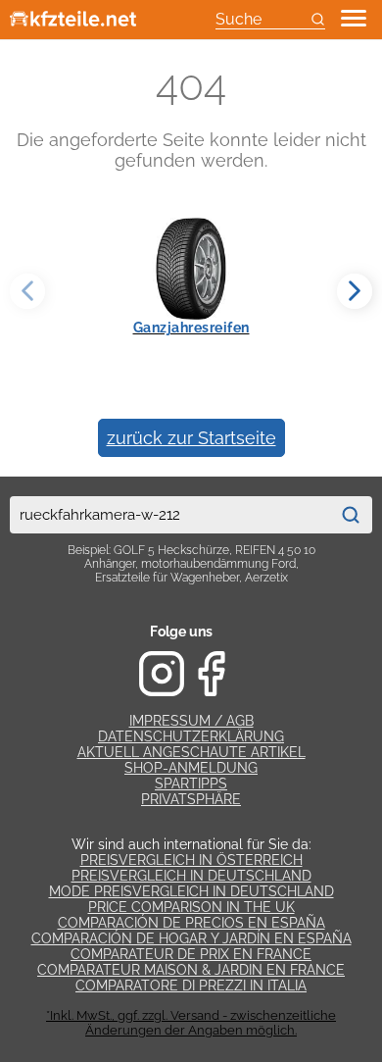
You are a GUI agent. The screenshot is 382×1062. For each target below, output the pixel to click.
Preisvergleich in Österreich (191, 860)
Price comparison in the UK (191, 907)
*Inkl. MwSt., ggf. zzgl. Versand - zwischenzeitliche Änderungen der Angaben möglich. (191, 1022)
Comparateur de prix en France (191, 954)
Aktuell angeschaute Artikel (191, 752)
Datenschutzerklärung (191, 736)
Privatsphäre (191, 799)
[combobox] (169, 514)
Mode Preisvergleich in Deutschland (191, 891)
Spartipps (191, 783)
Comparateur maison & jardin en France (191, 970)
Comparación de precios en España (191, 923)
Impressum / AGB (191, 721)
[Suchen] (350, 514)
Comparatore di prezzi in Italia (191, 985)
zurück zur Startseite (191, 438)
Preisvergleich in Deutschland (191, 876)
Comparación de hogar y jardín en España (191, 938)
